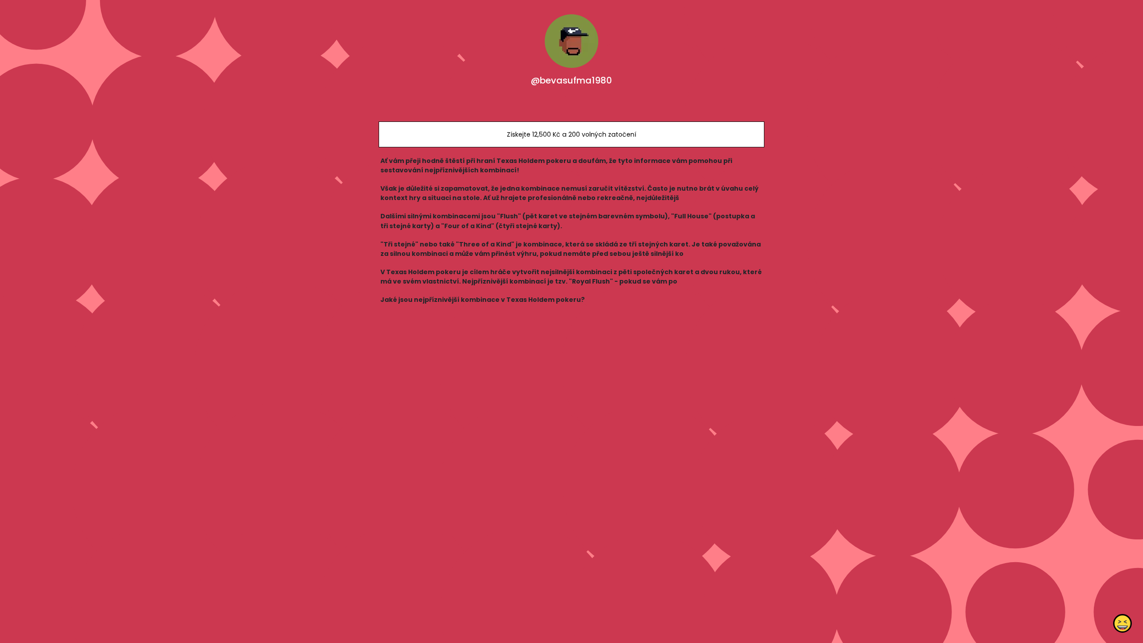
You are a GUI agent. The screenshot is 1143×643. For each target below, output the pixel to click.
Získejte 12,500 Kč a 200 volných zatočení (571, 134)
